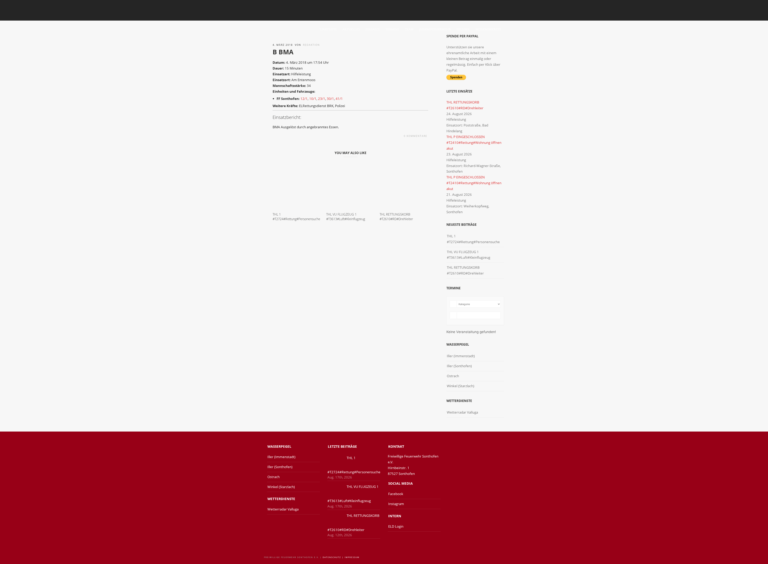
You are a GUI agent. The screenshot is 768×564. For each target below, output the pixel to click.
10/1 (312, 98)
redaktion (311, 45)
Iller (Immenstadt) (461, 356)
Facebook (395, 493)
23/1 (321, 98)
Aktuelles (351, 29)
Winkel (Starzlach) (460, 386)
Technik (463, 29)
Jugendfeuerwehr (435, 29)
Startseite (328, 29)
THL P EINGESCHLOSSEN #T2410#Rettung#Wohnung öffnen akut (473, 142)
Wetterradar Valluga (462, 412)
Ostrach (453, 376)
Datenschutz (332, 557)
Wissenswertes (488, 29)
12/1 (304, 98)
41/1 (339, 98)
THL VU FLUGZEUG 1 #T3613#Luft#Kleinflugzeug (345, 216)
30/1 (330, 98)
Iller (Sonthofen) (459, 366)
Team (409, 29)
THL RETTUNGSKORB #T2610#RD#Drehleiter (396, 216)
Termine (392, 29)
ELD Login (395, 526)
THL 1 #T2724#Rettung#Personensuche (296, 216)
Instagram (396, 503)
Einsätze (373, 29)
